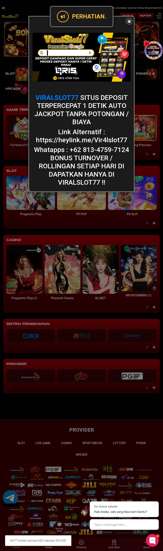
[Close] (129, 21)
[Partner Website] (153, 50)
